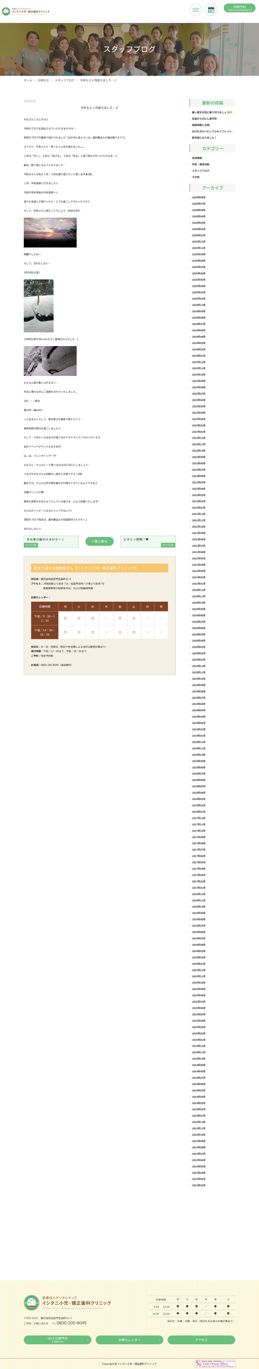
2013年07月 (198, 1153)
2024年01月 (198, 355)
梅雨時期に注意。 (202, 125)
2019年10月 (198, 678)
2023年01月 (198, 431)
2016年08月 (198, 919)
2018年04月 (198, 792)
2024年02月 (198, 349)
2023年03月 (198, 419)
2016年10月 (198, 906)
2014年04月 (198, 1096)
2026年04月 (198, 216)
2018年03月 (198, 799)
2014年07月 (198, 1077)
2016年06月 (198, 932)
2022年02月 (198, 501)
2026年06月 (198, 210)
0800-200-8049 (71, 1322)
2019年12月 (198, 666)
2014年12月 (198, 1046)
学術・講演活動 (200, 164)
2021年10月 (198, 526)
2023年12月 (198, 362)
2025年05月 (198, 279)
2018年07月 (198, 773)
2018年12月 (198, 742)
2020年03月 (198, 647)
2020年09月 (198, 609)
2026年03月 (198, 222)
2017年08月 (198, 843)
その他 (195, 177)
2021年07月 (198, 545)
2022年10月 (198, 450)
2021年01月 (198, 583)
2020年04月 (198, 640)
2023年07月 (198, 393)
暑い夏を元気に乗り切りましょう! (211, 112)
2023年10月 (198, 374)
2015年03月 (198, 1027)
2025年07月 (198, 267)
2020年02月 (198, 653)
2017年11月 (198, 824)
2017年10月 (198, 830)
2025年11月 (198, 248)
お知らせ (43, 80)
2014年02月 (198, 1109)
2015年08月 (198, 995)
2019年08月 (198, 691)
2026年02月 (198, 229)
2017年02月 (198, 881)
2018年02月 (198, 805)
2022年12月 (198, 438)
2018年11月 (198, 748)
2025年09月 (198, 254)
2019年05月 (198, 710)
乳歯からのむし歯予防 (204, 118)
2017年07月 (198, 849)
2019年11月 (198, 672)
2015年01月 (198, 1039)
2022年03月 (198, 495)
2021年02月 (198, 577)
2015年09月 (198, 989)
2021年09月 (198, 533)
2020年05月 (198, 634)
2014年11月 (198, 1052)
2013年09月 (198, 1141)
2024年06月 (198, 330)
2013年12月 (198, 1122)
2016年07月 (198, 925)
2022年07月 (198, 469)
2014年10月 (198, 1058)
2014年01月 (198, 1115)
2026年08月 (198, 197)
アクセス (201, 1339)
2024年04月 (198, 336)
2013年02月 (198, 1185)
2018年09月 (198, 761)
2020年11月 (198, 596)
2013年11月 (198, 1128)
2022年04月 (198, 488)
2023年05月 (198, 406)
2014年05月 (198, 1090)
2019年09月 (198, 685)
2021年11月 (198, 520)
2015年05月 (198, 1014)
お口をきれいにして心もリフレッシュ (213, 131)
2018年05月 (198, 786)
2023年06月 (198, 400)
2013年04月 (198, 1172)
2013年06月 (198, 1160)
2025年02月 (198, 298)
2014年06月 (198, 1084)
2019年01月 (198, 735)
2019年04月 (198, 716)
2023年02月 (198, 425)
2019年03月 (198, 723)
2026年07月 (198, 203)
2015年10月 (198, 982)
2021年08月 (198, 539)
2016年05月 (198, 938)
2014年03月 (198, 1103)
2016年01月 (198, 963)
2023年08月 (198, 387)
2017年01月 (198, 887)
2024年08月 (198, 317)
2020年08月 (198, 615)
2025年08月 (198, 260)
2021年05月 (198, 558)
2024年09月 (198, 311)
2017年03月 (198, 875)
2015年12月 (198, 970)
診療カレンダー (129, 1339)
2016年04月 (198, 944)
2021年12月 (198, 514)
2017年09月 (198, 837)
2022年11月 (198, 444)
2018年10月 (198, 754)
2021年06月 (198, 552)
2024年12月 (198, 305)
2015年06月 (198, 1008)
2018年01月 (198, 811)
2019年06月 (198, 704)
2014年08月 (198, 1071)
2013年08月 (198, 1147)
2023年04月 (198, 412)
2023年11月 (198, 368)
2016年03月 (198, 951)
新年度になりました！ (204, 137)
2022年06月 (198, 476)
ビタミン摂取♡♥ (149, 542)
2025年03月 (198, 292)
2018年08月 (198, 767)
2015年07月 (198, 1001)
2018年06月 (198, 780)
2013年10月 (198, 1134)
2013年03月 (198, 1179)
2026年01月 (198, 235)
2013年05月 (198, 1166)
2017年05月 (198, 862)
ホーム (28, 80)
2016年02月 (198, 957)
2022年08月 (198, 463)
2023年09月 (198, 381)
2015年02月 (198, 1033)
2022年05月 (198, 482)
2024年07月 (198, 324)
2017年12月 (198, 818)
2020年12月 (198, 590)
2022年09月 (198, 457)
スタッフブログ (65, 80)
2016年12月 (198, 894)
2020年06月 (198, 628)
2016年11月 (198, 900)
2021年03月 (198, 571)
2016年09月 (198, 913)
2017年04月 (198, 868)
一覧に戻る (99, 541)
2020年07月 (198, 621)
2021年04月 (198, 564)
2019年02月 (198, 729)
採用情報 (197, 158)
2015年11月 (198, 976)
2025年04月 (198, 286)
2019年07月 (198, 697)
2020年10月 (198, 602)
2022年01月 (198, 507)
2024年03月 (198, 343)
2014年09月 (198, 1065)
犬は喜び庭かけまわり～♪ (45, 542)
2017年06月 (198, 856)
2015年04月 (198, 1020)
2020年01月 (198, 659)
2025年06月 (198, 273)
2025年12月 (198, 241)
